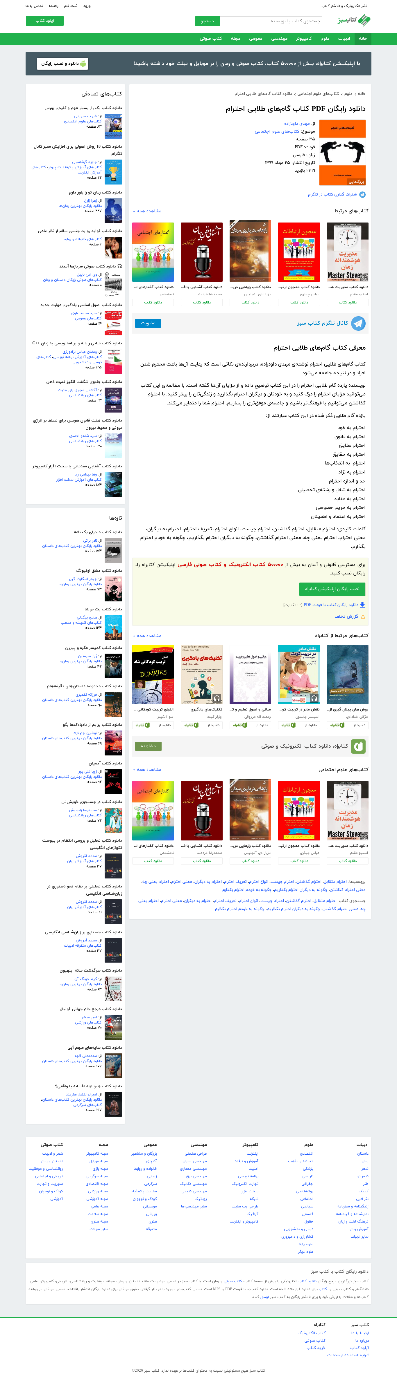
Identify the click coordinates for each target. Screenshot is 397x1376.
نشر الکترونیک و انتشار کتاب (344, 6)
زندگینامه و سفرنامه (353, 1206)
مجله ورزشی (98, 1191)
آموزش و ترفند (246, 1161)
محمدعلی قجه (85, 1056)
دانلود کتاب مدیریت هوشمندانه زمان (347, 287)
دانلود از (359, 725)
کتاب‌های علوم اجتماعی (277, 132)
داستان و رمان (52, 1161)
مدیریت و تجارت (50, 1184)
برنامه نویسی (248, 1176)
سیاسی (307, 1206)
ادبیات (344, 39)
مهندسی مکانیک (193, 1184)
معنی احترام (181, 882)
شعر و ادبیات (52, 1153)
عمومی (255, 39)
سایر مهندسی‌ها (194, 1206)
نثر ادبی (362, 1199)
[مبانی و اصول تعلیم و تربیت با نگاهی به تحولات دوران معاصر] (250, 674)
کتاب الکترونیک (312, 1333)
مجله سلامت (98, 1214)
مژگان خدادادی (357, 717)
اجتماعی (306, 1199)
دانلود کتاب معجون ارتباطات (298, 287)
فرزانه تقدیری (86, 694)
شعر (365, 1168)
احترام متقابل (335, 882)
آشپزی (151, 1161)
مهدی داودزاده (297, 124)
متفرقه (151, 1229)
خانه (363, 39)
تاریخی (307, 1176)
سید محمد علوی (84, 313)
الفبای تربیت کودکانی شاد (153, 709)
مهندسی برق (196, 1176)
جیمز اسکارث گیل (83, 579)
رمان (365, 1161)
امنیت (253, 1168)
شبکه (254, 1199)
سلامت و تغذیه (144, 1191)
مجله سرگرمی (97, 1176)
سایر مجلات (99, 1229)
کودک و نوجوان (145, 1199)
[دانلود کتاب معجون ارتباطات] (299, 252)
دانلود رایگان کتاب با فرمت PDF (331, 605)
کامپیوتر (304, 39)
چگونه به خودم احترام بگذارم (247, 890)
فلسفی (307, 1214)
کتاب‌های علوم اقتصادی (83, 121)
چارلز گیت (214, 717)
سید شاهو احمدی (83, 436)
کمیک (364, 1191)
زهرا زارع (90, 200)
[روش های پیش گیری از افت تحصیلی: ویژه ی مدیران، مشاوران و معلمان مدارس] (348, 674)
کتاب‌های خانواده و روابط (82, 239)
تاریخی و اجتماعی (49, 1176)
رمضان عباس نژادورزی (79, 352)
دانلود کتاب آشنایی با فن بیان (201, 287)
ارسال (264, 1297)
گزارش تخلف (346, 617)
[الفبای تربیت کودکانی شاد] (153, 674)
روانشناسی (304, 1191)
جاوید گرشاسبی (84, 162)
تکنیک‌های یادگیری (206, 709)
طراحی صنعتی (196, 1153)
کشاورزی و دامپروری (297, 1236)
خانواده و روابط (145, 1168)
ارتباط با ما (360, 1333)
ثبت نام (71, 6)
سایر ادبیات (359, 1236)
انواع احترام (258, 882)
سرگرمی (150, 1184)
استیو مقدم (359, 294)
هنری (153, 1221)
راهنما (53, 6)
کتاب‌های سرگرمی (87, 1105)
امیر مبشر (89, 1017)
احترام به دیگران (208, 882)
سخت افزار (249, 1191)
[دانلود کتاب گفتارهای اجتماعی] (153, 252)
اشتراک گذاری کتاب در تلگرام (332, 194)
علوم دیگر (305, 1251)
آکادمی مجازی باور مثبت (77, 390)
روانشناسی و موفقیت (45, 1168)
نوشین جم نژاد (85, 733)
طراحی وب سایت (245, 1206)
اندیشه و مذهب (300, 1161)
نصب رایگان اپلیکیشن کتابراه (332, 589)
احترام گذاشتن (308, 882)
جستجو (207, 21)
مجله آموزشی (97, 1199)
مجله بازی (100, 1168)
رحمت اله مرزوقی (257, 717)
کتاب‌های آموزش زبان (84, 861)
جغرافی (307, 1184)
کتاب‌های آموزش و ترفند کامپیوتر (75, 167)
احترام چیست (282, 882)
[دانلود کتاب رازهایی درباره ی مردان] (250, 251)
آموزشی (56, 1199)
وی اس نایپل (87, 274)
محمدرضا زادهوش (83, 810)
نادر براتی (90, 540)
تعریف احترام (235, 882)
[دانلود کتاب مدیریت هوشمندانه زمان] (348, 252)
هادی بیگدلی (87, 617)
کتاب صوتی (211, 39)
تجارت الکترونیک (245, 1184)
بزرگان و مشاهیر (144, 1153)
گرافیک (252, 1214)
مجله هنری (99, 1221)
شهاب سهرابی (85, 116)
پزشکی (308, 1168)
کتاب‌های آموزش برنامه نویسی (77, 357)
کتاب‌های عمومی (88, 318)
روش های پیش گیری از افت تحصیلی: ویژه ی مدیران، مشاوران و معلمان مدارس (347, 709)
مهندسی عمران (195, 1161)
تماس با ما (34, 6)
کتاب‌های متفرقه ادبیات (83, 945)
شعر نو (363, 1176)
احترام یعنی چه (155, 882)
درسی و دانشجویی (298, 1229)
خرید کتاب (316, 1348)
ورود (87, 6)
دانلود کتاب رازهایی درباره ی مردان (250, 287)
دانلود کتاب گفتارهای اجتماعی (153, 287)
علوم (325, 39)
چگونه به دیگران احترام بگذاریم (301, 890)
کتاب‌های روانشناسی (85, 395)
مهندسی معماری (193, 1168)
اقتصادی (306, 1153)
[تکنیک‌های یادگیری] (202, 674)
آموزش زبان (359, 1229)
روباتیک (200, 1199)
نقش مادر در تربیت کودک (298, 709)
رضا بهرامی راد (86, 474)
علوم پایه (306, 1244)
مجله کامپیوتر (97, 1153)
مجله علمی (99, 1206)
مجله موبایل (99, 1161)
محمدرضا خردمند (209, 294)
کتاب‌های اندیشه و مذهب (81, 622)
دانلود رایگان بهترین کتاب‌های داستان (72, 546)
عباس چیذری (309, 294)
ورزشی (151, 1214)
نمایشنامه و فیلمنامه (352, 1214)
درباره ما (362, 1341)
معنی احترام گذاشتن (348, 890)
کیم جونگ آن (85, 979)
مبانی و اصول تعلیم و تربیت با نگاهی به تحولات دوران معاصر (250, 709)
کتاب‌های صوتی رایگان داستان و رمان (72, 280)
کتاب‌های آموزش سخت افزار (79, 479)
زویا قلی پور (87, 771)
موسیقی (150, 1206)
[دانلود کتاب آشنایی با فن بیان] (202, 252)
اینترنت (252, 1153)
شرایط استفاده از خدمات (348, 1355)
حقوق (309, 1221)
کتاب (323, 1289)
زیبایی (152, 1176)
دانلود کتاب (348, 302)
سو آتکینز (165, 717)
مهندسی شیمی (194, 1191)
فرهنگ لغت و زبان (353, 1221)
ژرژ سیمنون (87, 656)
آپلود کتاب (44, 20)
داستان (363, 1153)
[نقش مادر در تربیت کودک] (299, 674)
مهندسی (279, 39)
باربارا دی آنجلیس (257, 294)
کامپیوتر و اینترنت (244, 1221)
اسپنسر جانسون (307, 717)
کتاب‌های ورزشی (88, 1022)
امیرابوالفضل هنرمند (81, 1094)
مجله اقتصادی (97, 1184)
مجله (235, 39)
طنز (366, 1184)
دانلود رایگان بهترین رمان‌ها (80, 206)
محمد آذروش (86, 856)
